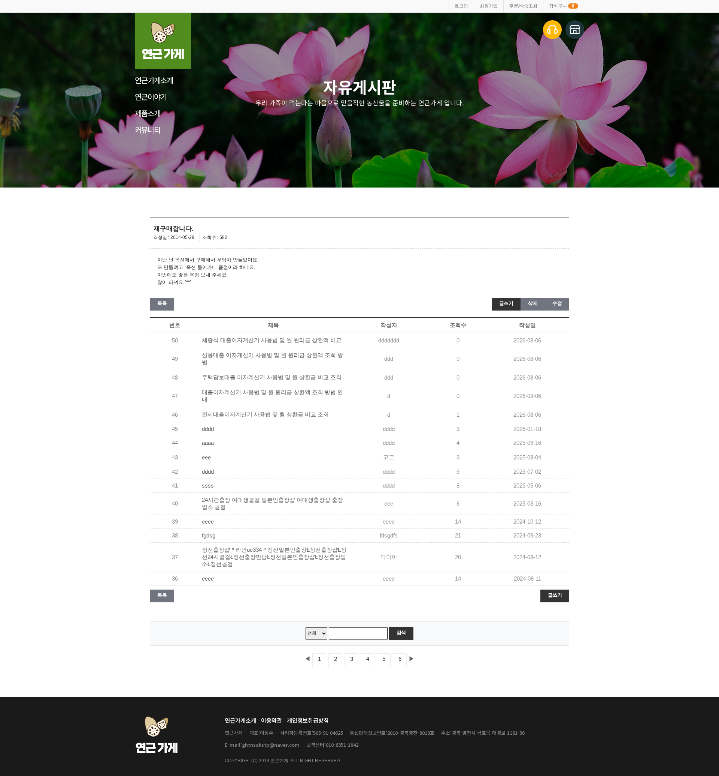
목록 (162, 303)
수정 (557, 303)
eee (206, 458)
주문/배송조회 (523, 6)
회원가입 (489, 6)
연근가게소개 (154, 80)
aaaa (208, 443)
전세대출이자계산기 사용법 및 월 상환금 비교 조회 (265, 414)
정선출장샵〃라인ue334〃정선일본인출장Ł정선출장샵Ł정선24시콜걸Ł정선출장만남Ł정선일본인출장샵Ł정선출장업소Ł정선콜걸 (274, 557)
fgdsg (208, 536)
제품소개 (147, 113)
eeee (208, 522)
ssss (208, 486)
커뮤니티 (147, 129)
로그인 (461, 6)
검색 (401, 632)
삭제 (532, 303)
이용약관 (271, 720)
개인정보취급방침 (308, 720)
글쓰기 (506, 303)
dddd (208, 429)
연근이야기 (151, 96)
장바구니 (561, 6)
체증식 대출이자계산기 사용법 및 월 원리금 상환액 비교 (272, 340)
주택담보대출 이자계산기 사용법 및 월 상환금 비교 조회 (272, 377)
